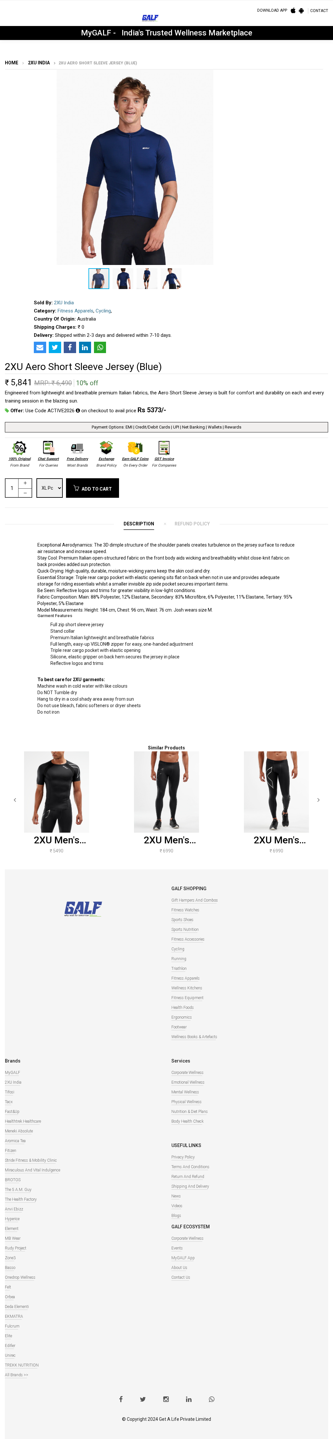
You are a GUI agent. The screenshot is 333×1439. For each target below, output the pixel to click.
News (176, 1196)
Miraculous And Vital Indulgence (32, 1170)
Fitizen (10, 1150)
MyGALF (12, 1072)
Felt (8, 1287)
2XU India (38, 62)
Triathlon (179, 968)
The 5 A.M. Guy (18, 1189)
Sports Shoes (182, 920)
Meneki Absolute (19, 1131)
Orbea (10, 1297)
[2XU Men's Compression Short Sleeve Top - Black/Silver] (56, 792)
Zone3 (10, 1258)
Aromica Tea (15, 1141)
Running (178, 959)
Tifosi (9, 1092)
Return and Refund (187, 1176)
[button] (259, 76)
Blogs (176, 1215)
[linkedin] (189, 1400)
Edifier (10, 1345)
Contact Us (180, 1277)
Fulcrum (12, 1326)
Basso (10, 1267)
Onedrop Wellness (20, 1277)
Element (12, 1228)
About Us (179, 1267)
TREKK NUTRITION (22, 1365)
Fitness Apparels (75, 311)
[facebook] (121, 1400)
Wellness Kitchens (186, 988)
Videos (176, 1206)
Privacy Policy (183, 1157)
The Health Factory (21, 1199)
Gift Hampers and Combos (194, 900)
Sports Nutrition (185, 929)
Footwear (179, 1027)
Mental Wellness (185, 1092)
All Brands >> (16, 1375)
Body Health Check (187, 1121)
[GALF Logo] (150, 19)
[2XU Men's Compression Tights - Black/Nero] (166, 792)
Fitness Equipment (187, 998)
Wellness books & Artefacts (194, 1037)
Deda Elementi (17, 1306)
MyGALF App (183, 1258)
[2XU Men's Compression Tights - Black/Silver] (276, 792)
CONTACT (319, 10)
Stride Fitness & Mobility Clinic (31, 1160)
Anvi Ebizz (14, 1209)
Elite (8, 1336)
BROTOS (12, 1180)
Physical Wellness (186, 1102)
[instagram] (166, 1400)
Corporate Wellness (187, 1072)
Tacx (9, 1102)
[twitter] (143, 1400)
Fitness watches (185, 910)
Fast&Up (12, 1111)
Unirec (10, 1355)
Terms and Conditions (190, 1167)
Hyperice (12, 1219)
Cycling (103, 311)
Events (177, 1248)
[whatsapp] (211, 1400)
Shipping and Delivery (190, 1186)
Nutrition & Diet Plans (189, 1111)
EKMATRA (14, 1316)
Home (11, 62)
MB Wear (12, 1238)
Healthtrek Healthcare (23, 1121)
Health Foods (182, 1007)
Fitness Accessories (188, 939)
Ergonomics (181, 1017)
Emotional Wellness (188, 1082)
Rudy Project (15, 1248)
